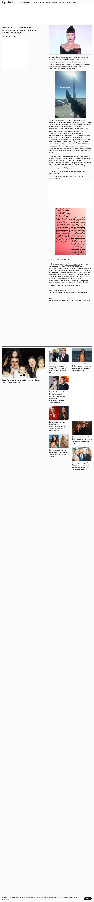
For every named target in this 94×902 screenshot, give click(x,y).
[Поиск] (87, 2)
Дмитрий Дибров (51, 2)
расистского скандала (72, 265)
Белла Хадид (64, 292)
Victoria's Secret (82, 282)
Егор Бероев (71, 2)
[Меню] (91, 2)
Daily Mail (60, 285)
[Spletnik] (7, 2)
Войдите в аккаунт (55, 300)
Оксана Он (62, 2)
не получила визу (71, 280)
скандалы (73, 292)
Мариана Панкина (60, 290)
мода (86, 292)
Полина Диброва (38, 2)
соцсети (80, 292)
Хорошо (88, 898)
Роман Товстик (25, 2)
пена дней (56, 292)
